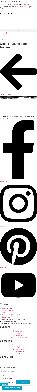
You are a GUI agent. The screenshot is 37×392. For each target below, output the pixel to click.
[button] (1, 11)
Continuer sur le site (12, 388)
